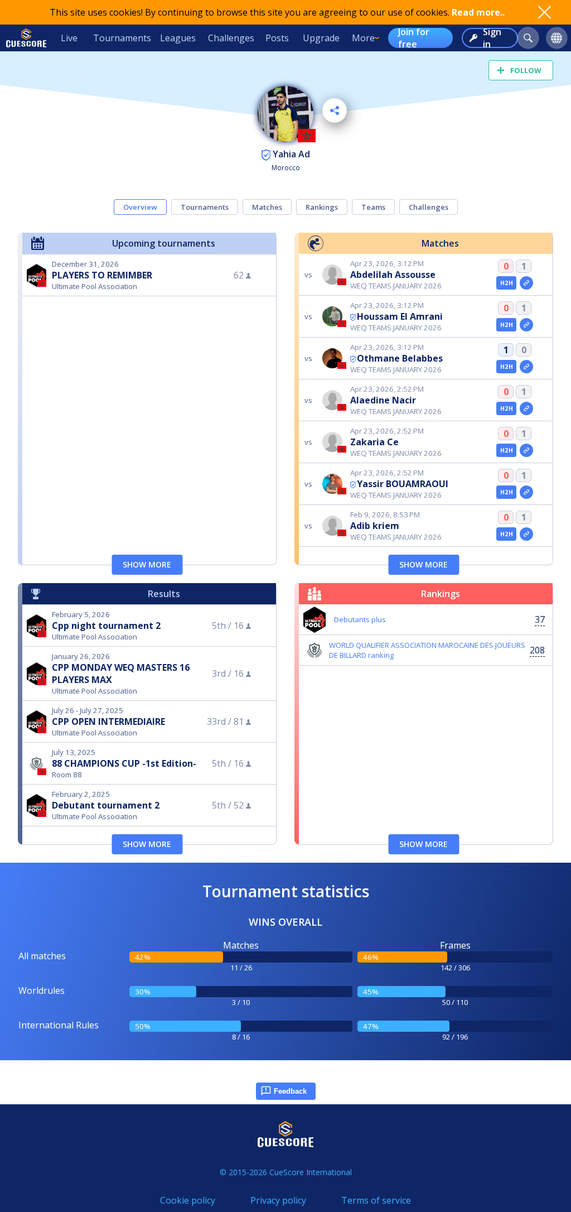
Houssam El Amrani (400, 316)
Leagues (178, 38)
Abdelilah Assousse (392, 274)
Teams (373, 207)
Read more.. (478, 12)
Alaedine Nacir (383, 400)
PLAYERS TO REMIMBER (102, 275)
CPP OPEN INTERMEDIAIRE (108, 721)
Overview (140, 207)
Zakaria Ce (374, 442)
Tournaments (122, 38)
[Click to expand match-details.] (526, 283)
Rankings (322, 207)
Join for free (413, 38)
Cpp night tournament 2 (106, 625)
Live (69, 38)
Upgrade (321, 38)
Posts (277, 38)
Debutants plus (360, 619)
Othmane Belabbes (400, 358)
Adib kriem (374, 526)
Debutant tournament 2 (105, 805)
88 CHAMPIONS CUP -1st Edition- (124, 763)
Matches (267, 207)
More (363, 38)
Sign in (492, 38)
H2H (506, 283)
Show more (147, 564)
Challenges (231, 38)
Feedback (290, 1091)
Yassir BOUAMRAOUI (402, 484)
